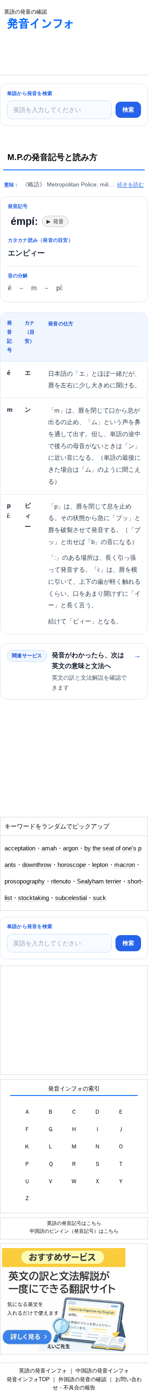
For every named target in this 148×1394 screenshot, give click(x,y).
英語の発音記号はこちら (74, 1223)
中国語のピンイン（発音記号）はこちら (74, 1231)
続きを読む (130, 184)
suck (99, 898)
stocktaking (33, 898)
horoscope (72, 865)
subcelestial (71, 898)
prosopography (25, 881)
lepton (100, 865)
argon (70, 848)
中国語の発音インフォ (102, 1371)
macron (124, 865)
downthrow (36, 865)
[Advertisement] (66, 54)
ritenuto (61, 881)
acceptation (20, 848)
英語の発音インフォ (43, 1371)
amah (49, 848)
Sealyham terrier (99, 881)
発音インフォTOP (28, 1379)
